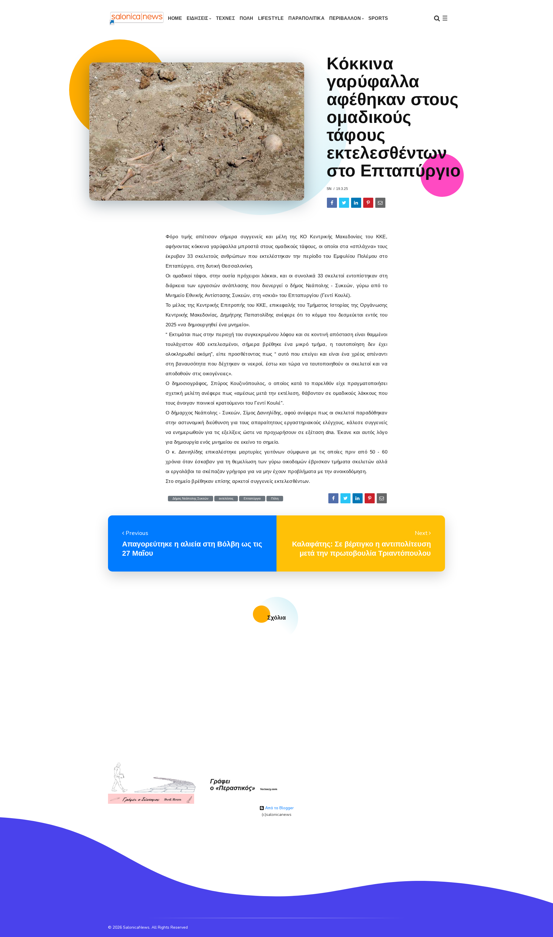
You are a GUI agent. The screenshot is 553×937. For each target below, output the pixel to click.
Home (175, 18)
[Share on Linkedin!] (356, 203)
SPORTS (378, 18)
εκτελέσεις (226, 498)
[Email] (380, 203)
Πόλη (275, 498)
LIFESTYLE (271, 18)
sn (329, 189)
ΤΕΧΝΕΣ (225, 18)
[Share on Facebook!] (332, 203)
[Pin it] (368, 203)
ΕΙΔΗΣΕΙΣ (198, 18)
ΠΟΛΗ (246, 18)
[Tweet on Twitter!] (344, 203)
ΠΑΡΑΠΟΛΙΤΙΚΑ (306, 18)
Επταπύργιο (252, 498)
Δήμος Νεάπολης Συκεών (191, 498)
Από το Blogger (279, 808)
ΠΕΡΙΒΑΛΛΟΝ (345, 18)
